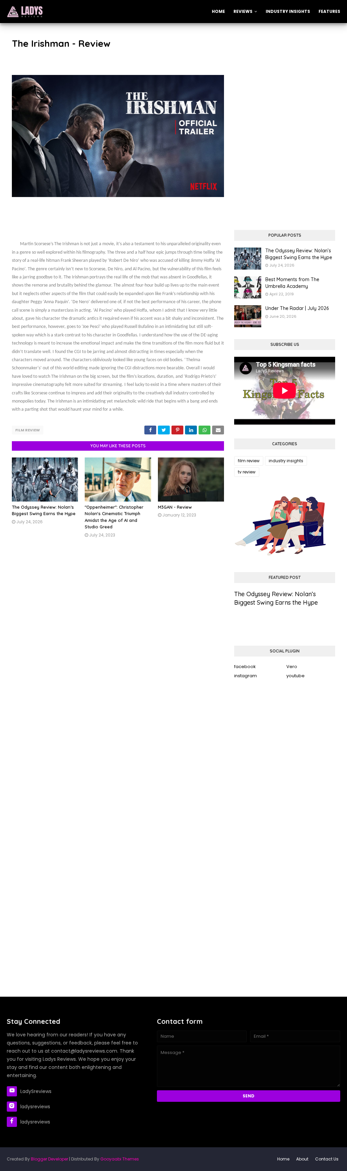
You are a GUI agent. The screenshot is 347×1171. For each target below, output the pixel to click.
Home (283, 1159)
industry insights (286, 461)
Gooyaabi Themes (119, 1159)
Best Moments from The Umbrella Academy (292, 282)
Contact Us (327, 1159)
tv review (247, 472)
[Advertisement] (284, 79)
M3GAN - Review (175, 507)
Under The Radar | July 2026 (297, 308)
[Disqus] (118, 646)
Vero (291, 666)
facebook (245, 666)
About (302, 1159)
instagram (245, 675)
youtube (295, 675)
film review (27, 430)
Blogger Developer (49, 1159)
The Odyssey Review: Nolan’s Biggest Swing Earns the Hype (298, 254)
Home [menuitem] (218, 11)
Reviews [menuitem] (242, 11)
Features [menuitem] (329, 11)
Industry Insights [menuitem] (288, 11)
